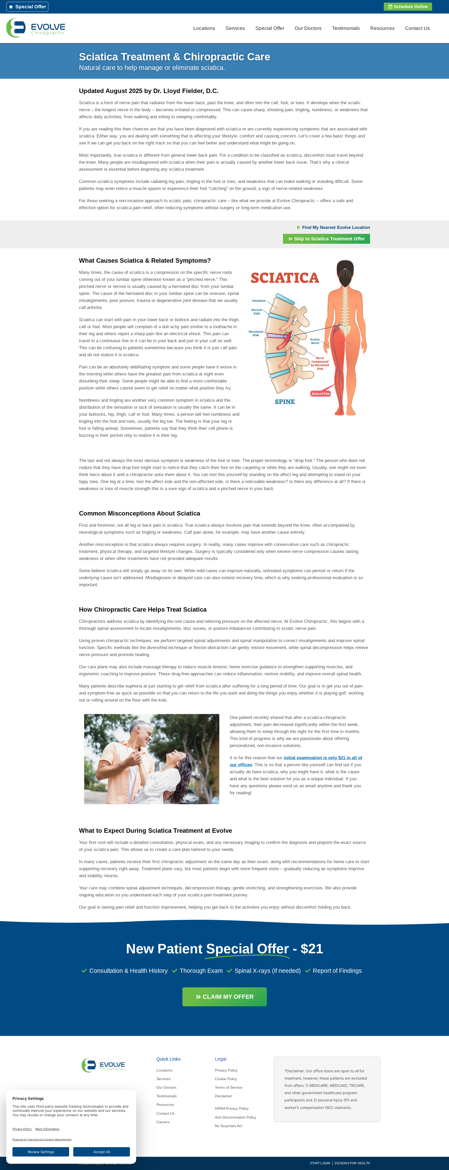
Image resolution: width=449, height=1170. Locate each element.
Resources (382, 28)
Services (235, 28)
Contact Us (417, 28)
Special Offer (269, 28)
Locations (204, 28)
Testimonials (346, 28)
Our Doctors (308, 28)
